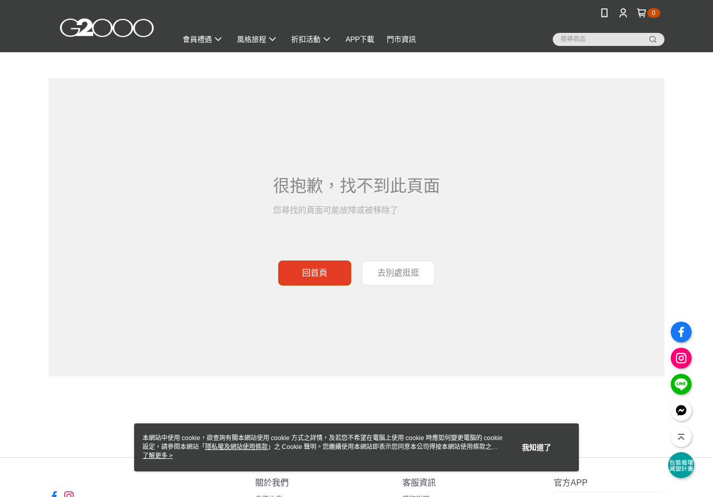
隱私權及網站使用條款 (236, 447)
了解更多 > (157, 455)
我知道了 (536, 447)
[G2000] (106, 27)
